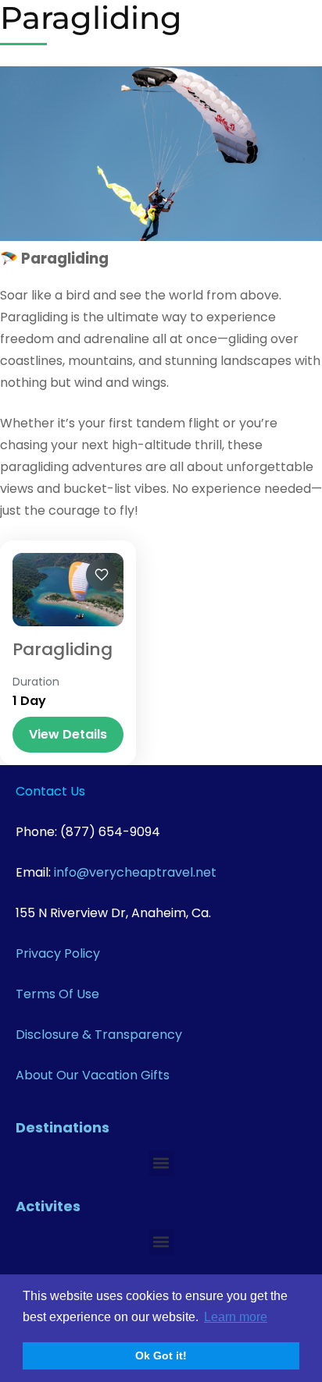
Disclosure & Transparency (99, 1035)
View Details (68, 734)
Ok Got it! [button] (161, 1355)
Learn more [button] (235, 1317)
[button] (161, 1163)
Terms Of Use (57, 994)
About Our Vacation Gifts (93, 1075)
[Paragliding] (68, 589)
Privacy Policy (58, 953)
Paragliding (63, 649)
